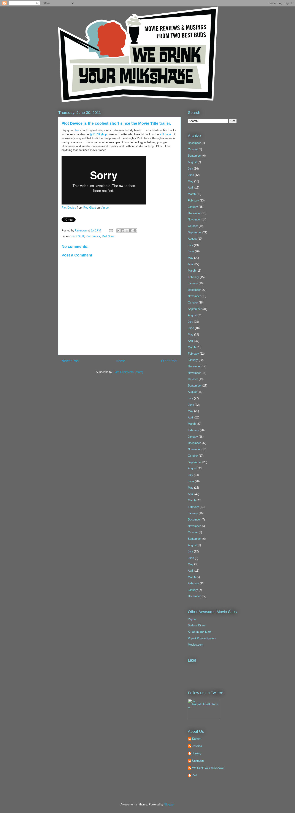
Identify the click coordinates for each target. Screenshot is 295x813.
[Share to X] (127, 230)
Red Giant (89, 207)
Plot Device (69, 207)
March (192, 194)
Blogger (169, 804)
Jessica (197, 746)
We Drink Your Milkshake (208, 768)
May (190, 181)
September (194, 155)
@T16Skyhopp (99, 134)
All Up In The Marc (199, 632)
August (192, 162)
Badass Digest (197, 625)
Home (120, 361)
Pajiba (192, 619)
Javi (77, 130)
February (193, 200)
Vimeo (105, 207)
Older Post (169, 361)
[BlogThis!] (123, 230)
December (194, 143)
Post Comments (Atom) (128, 372)
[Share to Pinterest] (135, 230)
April (190, 187)
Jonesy (196, 753)
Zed (194, 775)
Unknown (81, 230)
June (191, 174)
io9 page (165, 134)
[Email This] (118, 230)
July (190, 168)
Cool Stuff (77, 236)
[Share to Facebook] (131, 230)
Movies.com (195, 644)
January (193, 206)
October (193, 149)
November (194, 219)
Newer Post (70, 361)
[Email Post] (111, 230)
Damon (196, 738)
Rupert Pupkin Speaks (202, 638)
